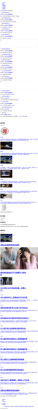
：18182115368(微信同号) (8, 67)
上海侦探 (11, 406)
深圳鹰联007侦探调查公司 (6, 59)
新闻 (3, 3)
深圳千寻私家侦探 (5, 101)
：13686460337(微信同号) (8, 19)
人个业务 (4, 6)
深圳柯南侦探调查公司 (6, 12)
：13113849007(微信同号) (8, 103)
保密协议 (4, 4)
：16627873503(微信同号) (8, 14)
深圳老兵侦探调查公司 (6, 34)
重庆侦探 (26, 406)
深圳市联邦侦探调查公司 (6, 48)
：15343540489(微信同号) (8, 36)
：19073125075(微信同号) (8, 50)
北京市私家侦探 (16, 406)
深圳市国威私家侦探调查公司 (7, 54)
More (1, 10)
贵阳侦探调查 (6, 406)
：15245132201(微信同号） (8, 72)
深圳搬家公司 (21, 406)
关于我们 (4, 2)
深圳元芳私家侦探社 (5, 76)
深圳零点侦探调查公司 (6, 96)
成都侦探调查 (30, 406)
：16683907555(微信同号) (8, 92)
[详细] (18, 16)
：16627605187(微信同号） (8, 25)
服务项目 (4, 5)
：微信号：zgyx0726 (7, 114)
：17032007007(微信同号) (8, 56)
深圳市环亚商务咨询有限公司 (7, 107)
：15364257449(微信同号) (8, 78)
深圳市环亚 (4, 112)
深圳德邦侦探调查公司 (6, 23)
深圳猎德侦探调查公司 (6, 65)
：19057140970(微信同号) (8, 61)
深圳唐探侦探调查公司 (6, 90)
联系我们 (4, 8)
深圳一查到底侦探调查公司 (6, 70)
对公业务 (4, 7)
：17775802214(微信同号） (8, 30)
